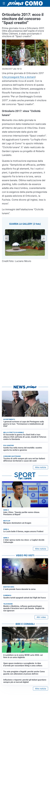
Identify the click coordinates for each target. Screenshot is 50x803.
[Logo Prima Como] (25, 3)
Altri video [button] (41, 617)
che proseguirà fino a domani (19, 77)
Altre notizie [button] (40, 467)
